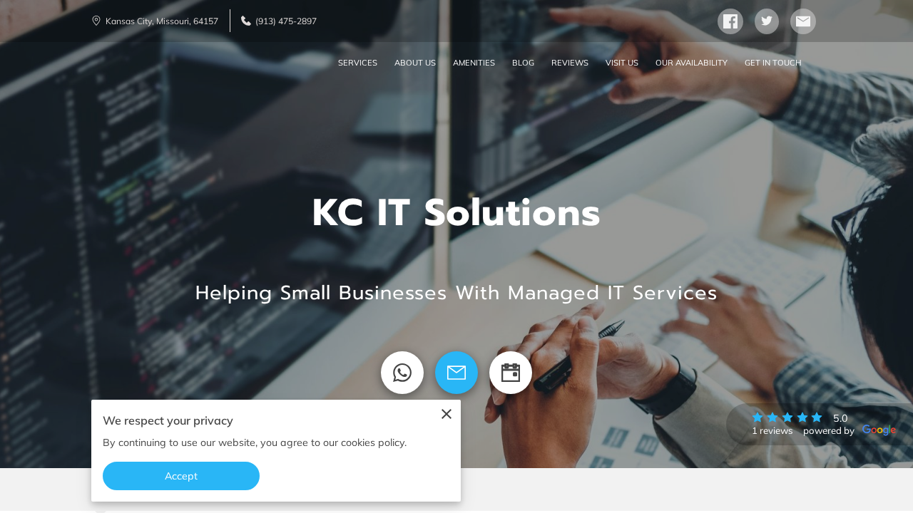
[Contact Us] (456, 372)
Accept (181, 476)
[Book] (510, 372)
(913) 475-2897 (286, 21)
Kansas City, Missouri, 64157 (162, 21)
